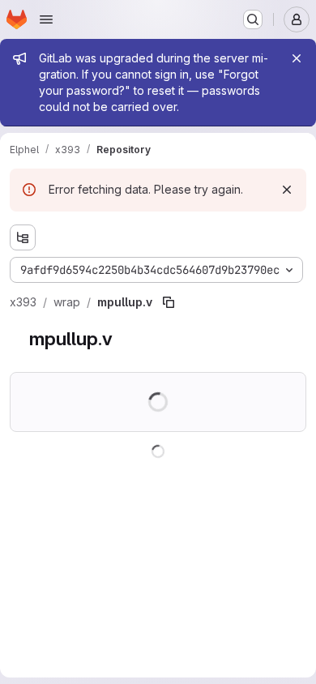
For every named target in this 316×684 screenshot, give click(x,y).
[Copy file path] (168, 302)
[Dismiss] (287, 189)
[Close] (296, 58)
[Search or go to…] (253, 19)
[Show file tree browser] (23, 237)
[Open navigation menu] (46, 19)
